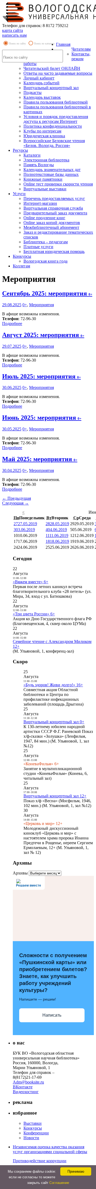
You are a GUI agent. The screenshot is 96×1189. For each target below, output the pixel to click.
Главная (63, 44)
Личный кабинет (38, 78)
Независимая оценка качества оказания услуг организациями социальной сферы (50, 1149)
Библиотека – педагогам (45, 242)
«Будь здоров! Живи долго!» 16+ (53, 685)
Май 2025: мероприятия (39, 459)
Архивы (20, 873)
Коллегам (21, 266)
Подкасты (32, 92)
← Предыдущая (16, 498)
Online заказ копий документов (51, 222)
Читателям (81, 49)
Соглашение (59, 1183)
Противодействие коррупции (39, 1160)
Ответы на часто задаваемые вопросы (57, 73)
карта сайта (12, 30)
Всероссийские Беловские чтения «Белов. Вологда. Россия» (54, 143)
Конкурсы (22, 256)
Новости (31, 1137)
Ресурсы (20, 150)
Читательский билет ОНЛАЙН (51, 68)
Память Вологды (38, 164)
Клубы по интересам (42, 131)
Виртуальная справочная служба (53, 208)
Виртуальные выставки (44, 189)
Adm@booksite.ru (28, 1082)
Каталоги (32, 155)
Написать (51, 1015)
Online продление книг (44, 217)
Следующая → (15, 503)
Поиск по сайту (17, 43)
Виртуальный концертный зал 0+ (53, 722)
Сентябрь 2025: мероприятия (47, 293)
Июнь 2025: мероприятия (41, 417)
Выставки (32, 1123)
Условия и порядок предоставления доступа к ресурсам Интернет (55, 119)
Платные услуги (38, 246)
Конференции (36, 1133)
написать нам (14, 35)
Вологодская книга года (45, 261)
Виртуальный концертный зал (51, 87)
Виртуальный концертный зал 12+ (54, 796)
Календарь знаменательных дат (52, 169)
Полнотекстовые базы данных (51, 174)
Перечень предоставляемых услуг (54, 198)
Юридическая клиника (44, 136)
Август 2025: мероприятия (43, 334)
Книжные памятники (42, 179)
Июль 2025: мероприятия (41, 376)
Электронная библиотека (46, 160)
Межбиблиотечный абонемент (51, 227)
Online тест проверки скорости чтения (58, 184)
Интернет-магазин (40, 203)
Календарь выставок (42, 97)
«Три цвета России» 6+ (34, 614)
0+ (24, 304)
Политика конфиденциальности (52, 126)
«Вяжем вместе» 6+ (30, 582)
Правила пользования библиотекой (55, 102)
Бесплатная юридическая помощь (54, 251)
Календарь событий (41, 83)
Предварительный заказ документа (55, 213)
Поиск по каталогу (44, 43)
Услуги (19, 193)
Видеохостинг (26, 1091)
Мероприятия (41, 304)
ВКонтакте (23, 1087)
